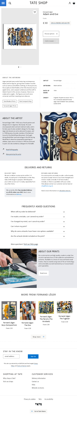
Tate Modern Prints (10, 101)
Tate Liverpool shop (25, 101)
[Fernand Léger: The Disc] (27, 311)
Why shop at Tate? (9, 378)
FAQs (33, 385)
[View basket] (73, 3)
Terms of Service (22, 366)
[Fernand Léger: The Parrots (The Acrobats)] (46, 307)
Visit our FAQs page (31, 244)
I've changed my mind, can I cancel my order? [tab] (28, 221)
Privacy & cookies (30, 399)
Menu (3, 3)
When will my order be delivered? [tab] (23, 212)
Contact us (35, 381)
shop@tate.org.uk (47, 186)
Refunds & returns (38, 388)
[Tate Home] (38, 404)
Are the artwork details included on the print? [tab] (28, 236)
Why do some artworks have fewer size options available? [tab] (32, 231)
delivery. (19, 194)
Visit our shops (8, 381)
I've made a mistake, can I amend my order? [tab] (27, 217)
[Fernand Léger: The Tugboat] (64, 307)
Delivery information (39, 378)
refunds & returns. (65, 191)
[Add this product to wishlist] (34, 12)
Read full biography (12, 149)
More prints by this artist (13, 154)
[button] (10, 3)
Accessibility (49, 399)
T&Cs (40, 399)
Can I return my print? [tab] (19, 226)
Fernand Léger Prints (10, 106)
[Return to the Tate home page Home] (38, 3)
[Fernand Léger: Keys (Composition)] (9, 311)
